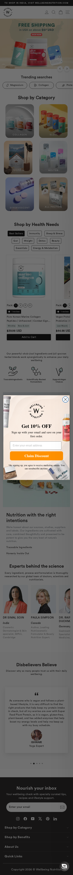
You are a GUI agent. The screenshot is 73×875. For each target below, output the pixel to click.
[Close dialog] (65, 399)
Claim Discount (36, 455)
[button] (64, 866)
